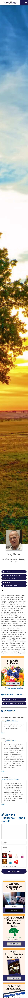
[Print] (3, 590)
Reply (3, 733)
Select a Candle (7, 851)
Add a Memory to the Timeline (12, 575)
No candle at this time (10, 866)
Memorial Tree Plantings (11, 585)
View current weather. (15, 688)
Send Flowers (8, 582)
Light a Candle (8, 572)
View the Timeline (11, 699)
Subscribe (14, 910)
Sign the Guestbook (10, 578)
